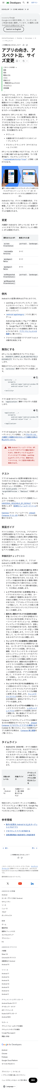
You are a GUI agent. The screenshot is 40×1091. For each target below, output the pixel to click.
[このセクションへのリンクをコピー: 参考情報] (14, 820)
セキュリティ (6, 902)
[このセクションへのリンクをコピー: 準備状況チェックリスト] (27, 556)
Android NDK (6, 1017)
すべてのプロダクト (8, 1064)
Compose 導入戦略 (27, 731)
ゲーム (4, 924)
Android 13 (5, 987)
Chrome (4, 1054)
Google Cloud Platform (10, 1060)
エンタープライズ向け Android (12, 898)
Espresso (5, 513)
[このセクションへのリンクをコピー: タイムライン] (19, 742)
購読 (33, 1080)
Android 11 (5, 994)
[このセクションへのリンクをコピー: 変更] (9, 220)
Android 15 (5, 980)
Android (4, 895)
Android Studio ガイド (9, 1003)
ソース (4, 905)
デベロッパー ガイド (8, 1007)
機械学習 (5, 928)
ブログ (4, 912)
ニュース (5, 909)
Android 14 (5, 984)
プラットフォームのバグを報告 (12, 1026)
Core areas (18, 9)
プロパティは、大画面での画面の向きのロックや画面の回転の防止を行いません (20, 437)
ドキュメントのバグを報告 (11, 1029)
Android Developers (8, 38)
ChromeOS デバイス (9, 958)
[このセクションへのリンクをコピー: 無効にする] (17, 349)
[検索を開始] (23, 2)
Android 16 (5, 977)
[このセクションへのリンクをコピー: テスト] (11, 474)
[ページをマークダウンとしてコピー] (24, 61)
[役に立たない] (26, 45)
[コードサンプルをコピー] (37, 377)
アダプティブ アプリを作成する (18, 831)
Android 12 (5, 991)
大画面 (4, 951)
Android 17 (5, 974)
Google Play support (8, 1033)
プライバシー (6, 938)
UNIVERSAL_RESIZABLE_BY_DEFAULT (16, 503)
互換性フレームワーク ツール (25, 506)
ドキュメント (8, 41)
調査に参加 (5, 1036)
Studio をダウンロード (9, 1014)
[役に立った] (23, 45)
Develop (5, 9)
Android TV (5, 964)
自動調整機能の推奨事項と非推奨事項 (20, 835)
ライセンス (16, 1072)
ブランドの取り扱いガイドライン (14, 1075)
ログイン (34, 3)
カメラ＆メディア (8, 935)
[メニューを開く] (3, 2)
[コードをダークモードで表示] (34, 377)
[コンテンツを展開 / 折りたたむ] (16, 67)
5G (3, 942)
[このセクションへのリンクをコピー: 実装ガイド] (17, 527)
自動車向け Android (8, 961)
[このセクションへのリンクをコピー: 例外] (9, 294)
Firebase (5, 1057)
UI (28, 9)
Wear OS (5, 954)
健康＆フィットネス (8, 931)
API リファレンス (7, 1010)
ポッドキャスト (7, 915)
